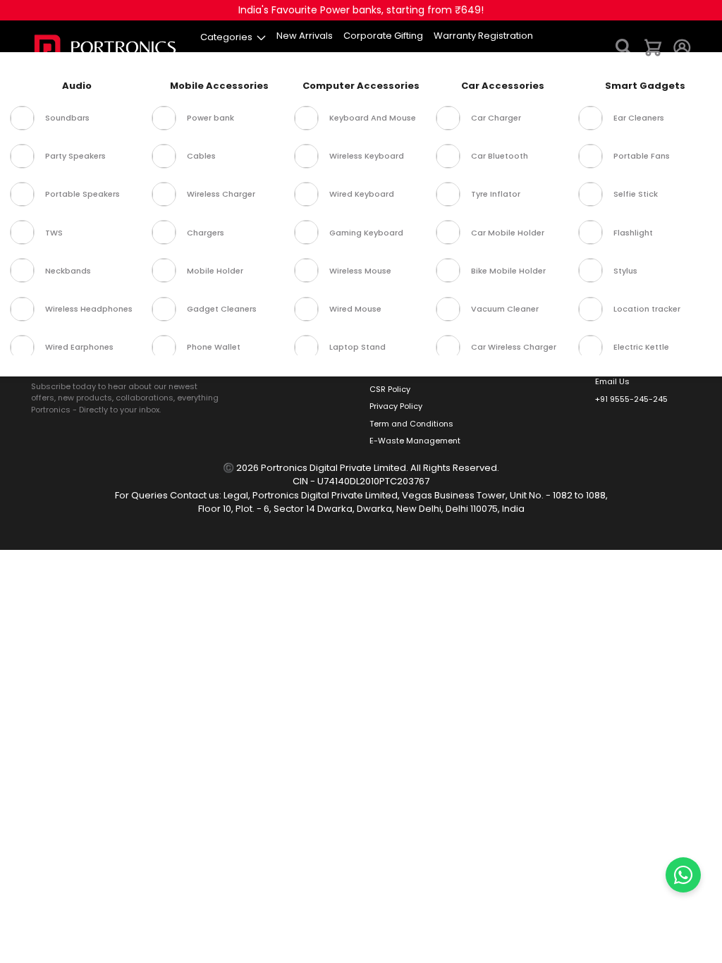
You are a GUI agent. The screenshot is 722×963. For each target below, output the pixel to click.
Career (383, 337)
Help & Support (511, 320)
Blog (377, 354)
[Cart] (653, 46)
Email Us (612, 381)
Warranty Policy (400, 371)
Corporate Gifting (291, 320)
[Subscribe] (209, 360)
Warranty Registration (526, 354)
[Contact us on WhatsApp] (683, 875)
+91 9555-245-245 (631, 399)
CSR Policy (389, 389)
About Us (387, 320)
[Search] (624, 46)
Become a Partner (291, 337)
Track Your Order (515, 337)
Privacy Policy (395, 406)
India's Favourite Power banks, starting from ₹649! (361, 10)
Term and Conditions (411, 423)
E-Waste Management (414, 440)
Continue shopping (361, 186)
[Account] (682, 46)
